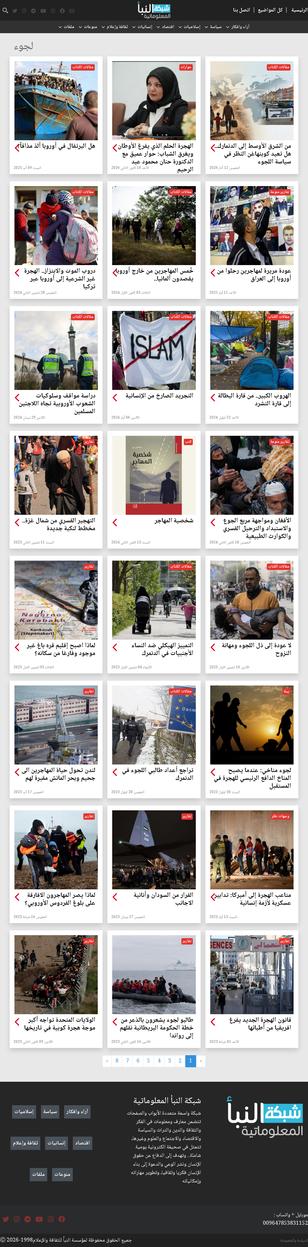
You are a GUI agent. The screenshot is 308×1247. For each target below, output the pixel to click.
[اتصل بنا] (72, 11)
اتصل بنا (241, 10)
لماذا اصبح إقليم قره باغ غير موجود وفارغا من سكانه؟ (61, 650)
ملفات (69, 27)
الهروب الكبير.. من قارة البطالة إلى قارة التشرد (254, 400)
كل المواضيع (270, 10)
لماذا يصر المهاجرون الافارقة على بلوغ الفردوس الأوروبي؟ (60, 899)
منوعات (90, 27)
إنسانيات (144, 27)
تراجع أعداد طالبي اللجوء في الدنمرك (157, 775)
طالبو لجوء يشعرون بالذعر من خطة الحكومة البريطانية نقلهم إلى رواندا (156, 1028)
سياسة (216, 27)
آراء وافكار (240, 27)
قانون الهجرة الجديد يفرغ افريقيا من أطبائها (260, 1024)
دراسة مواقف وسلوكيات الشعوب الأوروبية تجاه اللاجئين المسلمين (57, 404)
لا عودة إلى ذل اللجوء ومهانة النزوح (256, 650)
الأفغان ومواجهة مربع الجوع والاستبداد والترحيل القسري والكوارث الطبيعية (257, 529)
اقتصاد (168, 27)
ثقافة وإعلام (117, 27)
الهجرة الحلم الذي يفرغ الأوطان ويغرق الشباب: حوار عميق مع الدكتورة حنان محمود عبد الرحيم (155, 158)
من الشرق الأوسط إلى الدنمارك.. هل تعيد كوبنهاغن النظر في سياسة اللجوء (252, 154)
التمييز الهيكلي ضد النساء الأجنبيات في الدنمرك (162, 650)
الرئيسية (299, 10)
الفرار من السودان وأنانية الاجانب (163, 899)
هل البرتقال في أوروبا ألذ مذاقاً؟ (56, 146)
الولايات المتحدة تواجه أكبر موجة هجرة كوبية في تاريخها (59, 1024)
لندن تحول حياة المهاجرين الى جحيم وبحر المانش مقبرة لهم (58, 775)
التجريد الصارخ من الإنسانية (159, 396)
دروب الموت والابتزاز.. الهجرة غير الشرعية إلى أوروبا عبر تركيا (59, 279)
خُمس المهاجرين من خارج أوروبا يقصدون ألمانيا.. (154, 275)
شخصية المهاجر (174, 521)
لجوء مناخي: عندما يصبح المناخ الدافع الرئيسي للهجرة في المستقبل (252, 778)
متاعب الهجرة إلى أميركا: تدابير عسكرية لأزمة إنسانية (252, 899)
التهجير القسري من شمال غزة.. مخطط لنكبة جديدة (58, 525)
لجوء (23, 46)
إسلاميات (192, 27)
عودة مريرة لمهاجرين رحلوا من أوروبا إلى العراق (254, 275)
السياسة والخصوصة (294, 1240)
